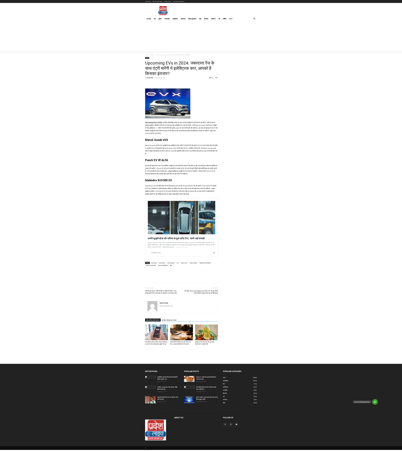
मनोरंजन (213, 19)
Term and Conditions (178, 1)
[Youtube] (236, 424)
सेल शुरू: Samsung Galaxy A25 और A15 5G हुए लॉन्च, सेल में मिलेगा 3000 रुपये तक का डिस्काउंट (201, 292)
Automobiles (170, 263)
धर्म (219, 19)
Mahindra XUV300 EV (205, 263)
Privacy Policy (167, 1)
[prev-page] (146, 348)
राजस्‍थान (183, 19)
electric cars (184, 263)
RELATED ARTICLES (152, 320)
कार (157, 128)
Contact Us (148, 1)
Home (149, 19)
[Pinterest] (157, 82)
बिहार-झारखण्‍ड (192, 19)
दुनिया (160, 19)
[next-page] (149, 348)
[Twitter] (152, 82)
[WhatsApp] (162, 82)
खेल (200, 19)
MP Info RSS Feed (157, 1)
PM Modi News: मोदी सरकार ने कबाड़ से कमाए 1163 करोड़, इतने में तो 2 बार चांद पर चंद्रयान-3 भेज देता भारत (161, 292)
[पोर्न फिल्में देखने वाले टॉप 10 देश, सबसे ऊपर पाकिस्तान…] (189, 389)
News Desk (150, 77)
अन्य (230, 19)
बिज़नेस (206, 19)
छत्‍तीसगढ (175, 19)
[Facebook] (147, 82)
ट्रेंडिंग (224, 19)
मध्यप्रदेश (167, 19)
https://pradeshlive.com (166, 306)
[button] (254, 19)
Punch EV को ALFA (163, 265)
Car (178, 263)
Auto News (162, 263)
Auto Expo (154, 263)
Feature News (193, 263)
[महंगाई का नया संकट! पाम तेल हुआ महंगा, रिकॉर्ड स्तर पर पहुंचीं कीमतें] (206, 332)
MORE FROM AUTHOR (169, 320)
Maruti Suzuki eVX (151, 265)
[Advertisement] (201, 37)
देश (155, 19)
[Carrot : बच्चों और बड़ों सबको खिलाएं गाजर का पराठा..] (189, 379)
